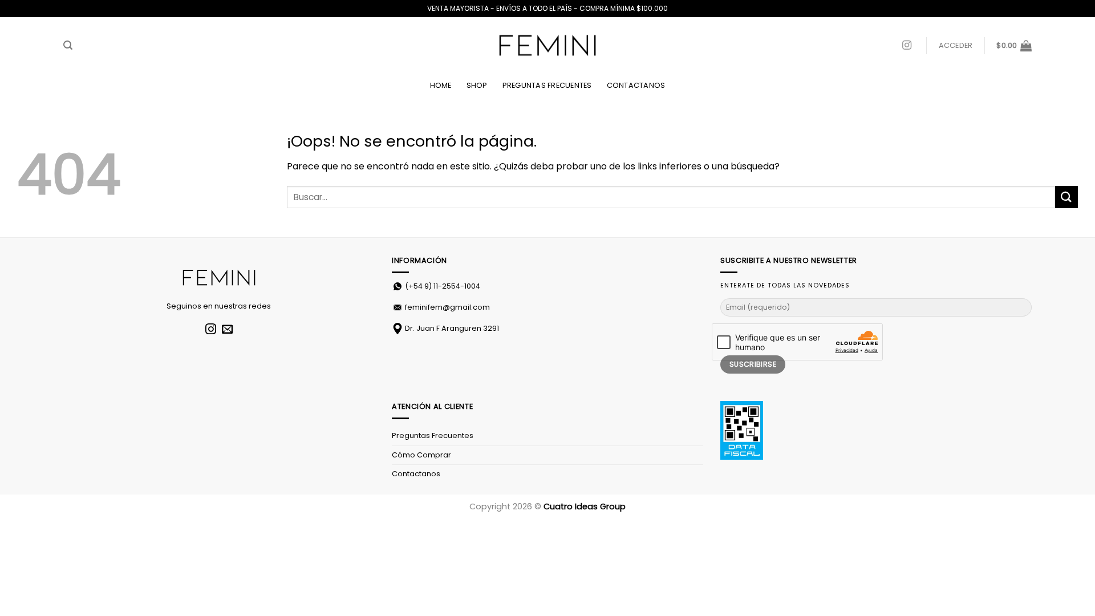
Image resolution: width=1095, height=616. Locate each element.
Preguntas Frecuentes (547, 85)
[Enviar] (1066, 197)
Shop (477, 85)
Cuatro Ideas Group (585, 506)
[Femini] (547, 46)
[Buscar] (67, 45)
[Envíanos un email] (227, 330)
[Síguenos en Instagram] (906, 45)
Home (441, 85)
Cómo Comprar (421, 455)
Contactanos (636, 85)
